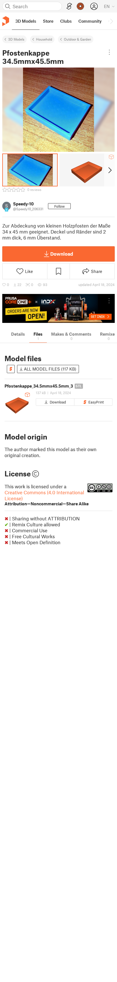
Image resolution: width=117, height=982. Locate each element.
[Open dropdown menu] (109, 52)
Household (44, 39)
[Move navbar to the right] (111, 21)
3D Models (16, 39)
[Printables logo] (5, 21)
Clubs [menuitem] (66, 21)
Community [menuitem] (90, 21)
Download (61, 253)
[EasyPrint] (69, 6)
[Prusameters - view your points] (80, 6)
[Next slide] (109, 169)
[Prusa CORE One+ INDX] (58, 308)
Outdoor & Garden (77, 39)
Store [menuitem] (48, 21)
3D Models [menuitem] (25, 21)
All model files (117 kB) (49, 368)
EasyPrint (96, 402)
